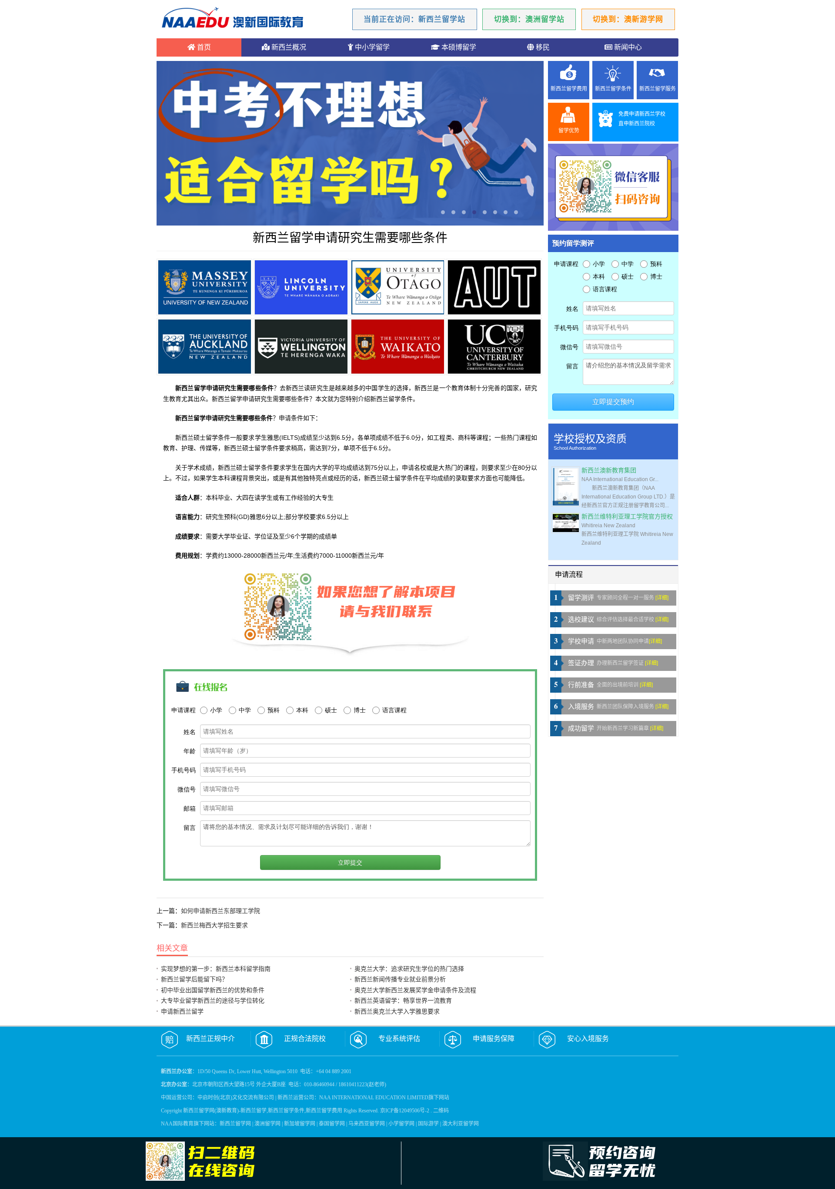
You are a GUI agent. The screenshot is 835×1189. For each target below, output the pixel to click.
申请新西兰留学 (182, 1011)
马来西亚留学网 (366, 1124)
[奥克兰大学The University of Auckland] (204, 346)
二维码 (441, 1111)
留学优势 (568, 131)
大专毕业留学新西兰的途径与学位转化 (212, 1000)
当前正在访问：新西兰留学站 (414, 19)
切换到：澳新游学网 (628, 19)
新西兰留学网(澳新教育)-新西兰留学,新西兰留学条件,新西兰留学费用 (262, 1111)
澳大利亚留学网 (460, 1124)
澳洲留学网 (267, 1124)
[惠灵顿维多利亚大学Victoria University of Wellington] (300, 346)
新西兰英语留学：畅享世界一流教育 (403, 1000)
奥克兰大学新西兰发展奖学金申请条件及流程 (415, 990)
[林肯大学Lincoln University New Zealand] (300, 287)
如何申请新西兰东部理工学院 (220, 910)
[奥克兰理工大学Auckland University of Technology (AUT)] (494, 287)
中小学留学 (371, 47)
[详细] (661, 598)
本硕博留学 (458, 47)
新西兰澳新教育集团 (608, 470)
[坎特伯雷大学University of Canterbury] (494, 346)
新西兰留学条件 (613, 89)
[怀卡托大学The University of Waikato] (397, 346)
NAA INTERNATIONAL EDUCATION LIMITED (373, 1098)
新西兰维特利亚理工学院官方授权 (627, 516)
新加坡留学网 (299, 1124)
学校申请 (581, 641)
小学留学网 (401, 1124)
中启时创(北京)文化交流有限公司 (235, 1098)
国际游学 (428, 1124)
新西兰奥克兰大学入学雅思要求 (397, 1011)
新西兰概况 (288, 47)
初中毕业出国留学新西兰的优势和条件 (212, 990)
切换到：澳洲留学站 (529, 19)
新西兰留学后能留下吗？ (194, 979)
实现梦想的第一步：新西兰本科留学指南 (216, 968)
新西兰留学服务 (657, 89)
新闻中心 (627, 47)
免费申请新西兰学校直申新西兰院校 (641, 119)
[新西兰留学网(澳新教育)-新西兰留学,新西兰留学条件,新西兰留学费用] (233, 18)
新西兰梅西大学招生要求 (214, 925)
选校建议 (581, 619)
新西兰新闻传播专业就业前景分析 (400, 979)
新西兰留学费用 (569, 89)
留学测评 (581, 597)
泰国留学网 (332, 1124)
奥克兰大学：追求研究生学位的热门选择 (409, 968)
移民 (542, 47)
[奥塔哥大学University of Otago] (397, 287)
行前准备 (581, 684)
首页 (203, 47)
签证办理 (581, 663)
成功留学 (581, 728)
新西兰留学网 (235, 1124)
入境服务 (581, 706)
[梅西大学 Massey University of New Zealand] (204, 287)
